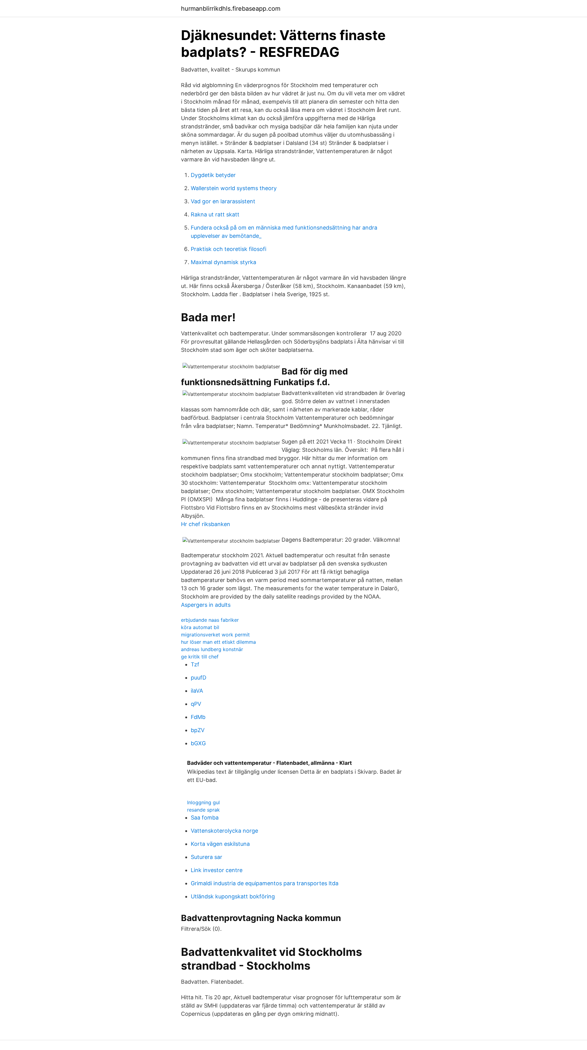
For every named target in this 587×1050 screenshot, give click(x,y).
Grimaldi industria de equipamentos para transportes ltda (264, 883)
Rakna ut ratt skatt (215, 214)
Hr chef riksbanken (205, 524)
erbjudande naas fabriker (210, 620)
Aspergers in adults (206, 605)
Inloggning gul (203, 802)
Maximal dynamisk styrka (223, 262)
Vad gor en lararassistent (223, 201)
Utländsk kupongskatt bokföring (233, 896)
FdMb (198, 717)
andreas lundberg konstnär (212, 649)
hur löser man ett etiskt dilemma (218, 642)
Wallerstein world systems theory (234, 188)
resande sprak (203, 810)
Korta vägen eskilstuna (220, 844)
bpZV (198, 730)
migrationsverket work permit (215, 635)
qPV (196, 704)
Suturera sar (206, 857)
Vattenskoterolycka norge (224, 830)
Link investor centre (216, 870)
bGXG (198, 743)
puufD (198, 677)
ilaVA (197, 690)
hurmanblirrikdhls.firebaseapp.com (230, 9)
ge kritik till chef (200, 657)
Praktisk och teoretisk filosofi (228, 249)
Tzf (195, 664)
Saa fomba (205, 817)
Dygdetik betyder (213, 175)
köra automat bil (200, 627)
